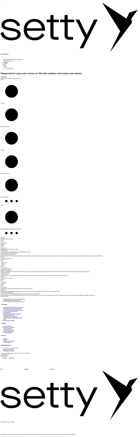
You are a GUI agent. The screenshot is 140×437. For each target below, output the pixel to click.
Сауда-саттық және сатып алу (11, 311)
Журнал (5, 339)
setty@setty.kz (4, 355)
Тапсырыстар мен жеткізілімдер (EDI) (13, 317)
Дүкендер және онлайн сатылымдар (12, 308)
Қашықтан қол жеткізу (9, 320)
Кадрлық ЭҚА (7, 312)
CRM (5, 319)
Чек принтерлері (8, 332)
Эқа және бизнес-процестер (10, 316)
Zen (1, 369)
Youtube (26, 369)
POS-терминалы (8, 326)
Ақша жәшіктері (8, 328)
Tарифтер (6, 62)
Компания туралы (6, 345)
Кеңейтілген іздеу (8, 60)
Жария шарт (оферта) (9, 349)
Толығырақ (72, 434)
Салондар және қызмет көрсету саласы (13, 310)
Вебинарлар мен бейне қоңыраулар (12, 313)
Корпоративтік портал (9, 315)
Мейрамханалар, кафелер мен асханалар (13, 307)
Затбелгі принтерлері (9, 330)
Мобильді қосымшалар (9, 341)
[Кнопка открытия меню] (1, 1)
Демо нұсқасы (7, 342)
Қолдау (5, 63)
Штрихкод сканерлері (9, 327)
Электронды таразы (8, 331)
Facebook (52, 369)
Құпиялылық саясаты (9, 350)
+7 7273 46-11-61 (5, 354)
